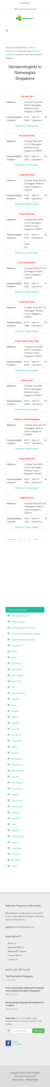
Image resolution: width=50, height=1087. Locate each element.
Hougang (14, 723)
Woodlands (15, 860)
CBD (12, 687)
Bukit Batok (15, 663)
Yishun (13, 866)
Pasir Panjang (16, 782)
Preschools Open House (25, 9)
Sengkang (15, 812)
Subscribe (38, 1030)
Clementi (14, 699)
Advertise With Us (16, 947)
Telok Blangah (16, 836)
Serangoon (15, 818)
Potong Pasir (16, 788)
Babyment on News (17, 951)
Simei (13, 824)
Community (25, 3)
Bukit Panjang (16, 675)
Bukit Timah (16, 681)
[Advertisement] (25, 569)
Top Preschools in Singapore (19, 976)
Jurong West (16, 741)
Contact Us (13, 959)
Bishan (13, 657)
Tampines (15, 830)
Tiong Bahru (16, 848)
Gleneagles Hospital (19, 616)
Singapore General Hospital (22, 639)
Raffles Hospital (17, 621)
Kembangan (16, 759)
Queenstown (16, 800)
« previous (11, 539)
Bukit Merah (16, 669)
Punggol (14, 794)
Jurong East (16, 735)
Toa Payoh (15, 854)
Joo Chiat (14, 729)
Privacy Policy (32, 1079)
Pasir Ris (14, 776)
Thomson (15, 842)
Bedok (13, 651)
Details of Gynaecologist (27, 125)
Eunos (13, 705)
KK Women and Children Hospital (25, 633)
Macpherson (16, 765)
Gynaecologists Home (17, 610)
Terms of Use (18, 1079)
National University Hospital (22, 627)
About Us (12, 943)
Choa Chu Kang (17, 693)
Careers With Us (15, 955)
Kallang (14, 747)
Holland (14, 717)
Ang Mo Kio (15, 645)
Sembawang (16, 806)
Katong (14, 753)
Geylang (14, 711)
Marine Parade (17, 770)
